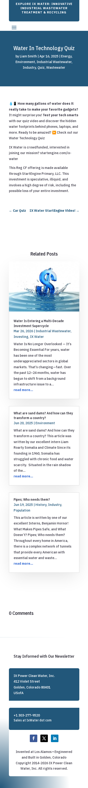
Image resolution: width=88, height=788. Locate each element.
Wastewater (55, 67)
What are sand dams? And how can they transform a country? (43, 415)
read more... (23, 390)
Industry (29, 67)
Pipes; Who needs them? (32, 499)
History (40, 505)
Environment (25, 62)
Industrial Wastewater (54, 62)
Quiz (41, 67)
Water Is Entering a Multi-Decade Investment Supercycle (39, 323)
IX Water (37, 337)
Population (22, 510)
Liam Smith (28, 56)
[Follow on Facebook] (33, 738)
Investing (21, 337)
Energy (66, 56)
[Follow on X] (44, 738)
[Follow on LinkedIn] (54, 738)
